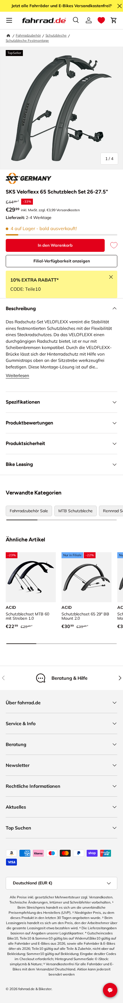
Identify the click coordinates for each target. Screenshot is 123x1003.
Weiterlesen (17, 375)
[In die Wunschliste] (111, 245)
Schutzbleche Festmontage (27, 40)
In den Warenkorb (55, 245)
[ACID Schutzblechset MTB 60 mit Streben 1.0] (31, 577)
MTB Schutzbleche (75, 510)
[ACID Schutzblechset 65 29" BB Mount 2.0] (86, 577)
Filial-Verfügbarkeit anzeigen (61, 261)
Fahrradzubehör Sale (29, 510)
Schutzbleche (56, 35)
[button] (101, 20)
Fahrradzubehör (28, 35)
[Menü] (9, 20)
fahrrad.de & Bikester (34, 989)
